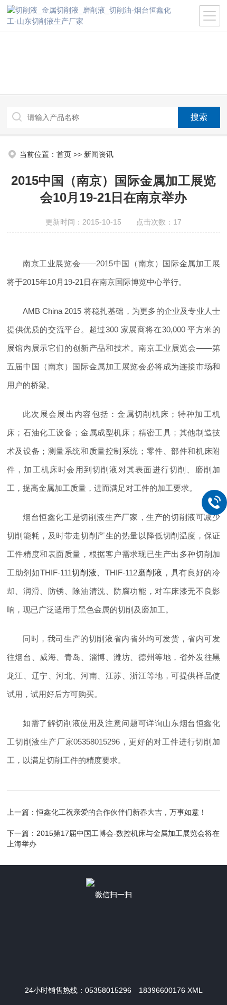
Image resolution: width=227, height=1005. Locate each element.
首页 (63, 154)
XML (195, 990)
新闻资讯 (99, 154)
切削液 (84, 572)
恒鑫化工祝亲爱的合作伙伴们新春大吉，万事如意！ (121, 812)
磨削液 (150, 572)
